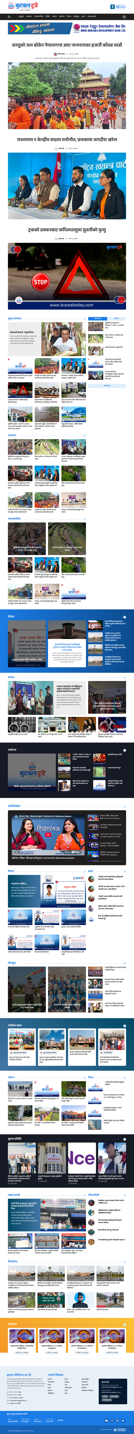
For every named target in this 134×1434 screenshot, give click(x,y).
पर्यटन (11, 1078)
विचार (69, 17)
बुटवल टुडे (61, 149)
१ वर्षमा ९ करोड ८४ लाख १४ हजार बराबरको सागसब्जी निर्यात (82, 757)
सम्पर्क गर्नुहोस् (114, 1397)
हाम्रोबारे (105, 1397)
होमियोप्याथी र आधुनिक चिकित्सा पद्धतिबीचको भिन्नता (109, 1212)
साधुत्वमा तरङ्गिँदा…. (19, 884)
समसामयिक (38, 17)
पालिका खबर (15, 1026)
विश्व (91, 1078)
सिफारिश (13, 1262)
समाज (54, 17)
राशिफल (12, 1324)
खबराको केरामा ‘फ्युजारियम (22, 333)
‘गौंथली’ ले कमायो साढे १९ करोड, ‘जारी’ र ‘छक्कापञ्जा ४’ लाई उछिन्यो (111, 888)
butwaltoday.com (17, 1431)
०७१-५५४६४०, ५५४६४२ (16, 1398)
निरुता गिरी (49, 1422)
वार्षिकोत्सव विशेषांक (87, 1390)
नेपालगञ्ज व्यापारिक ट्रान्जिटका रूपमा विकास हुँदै (81, 769)
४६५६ (19, 1392)
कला (83, 17)
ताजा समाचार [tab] (97, 319)
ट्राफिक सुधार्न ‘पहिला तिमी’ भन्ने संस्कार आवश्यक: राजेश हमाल (111, 907)
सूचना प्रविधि (14, 1139)
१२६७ (19, 1395)
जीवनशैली (93, 1195)
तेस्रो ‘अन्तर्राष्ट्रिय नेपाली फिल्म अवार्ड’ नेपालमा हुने (110, 917)
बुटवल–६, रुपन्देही (16, 1403)
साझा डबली (91, 17)
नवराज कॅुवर (25, 1422)
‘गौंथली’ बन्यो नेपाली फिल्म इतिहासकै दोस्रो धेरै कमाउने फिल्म (110, 878)
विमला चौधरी (61, 54)
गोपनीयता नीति (106, 1400)
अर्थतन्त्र (62, 17)
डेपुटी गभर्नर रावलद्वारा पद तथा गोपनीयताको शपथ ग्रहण (81, 783)
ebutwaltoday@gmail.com (18, 1401)
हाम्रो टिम (60, 1421)
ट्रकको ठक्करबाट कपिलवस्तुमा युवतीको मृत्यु (67, 231)
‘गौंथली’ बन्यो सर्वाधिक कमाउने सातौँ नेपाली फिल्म (110, 898)
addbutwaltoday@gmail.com (111, 1392)
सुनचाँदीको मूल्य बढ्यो (115, 754)
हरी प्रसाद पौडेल (13, 1422)
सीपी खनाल (37, 1422)
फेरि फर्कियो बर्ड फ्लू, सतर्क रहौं (108, 1230)
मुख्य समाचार (15, 319)
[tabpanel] (107, 355)
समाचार (29, 17)
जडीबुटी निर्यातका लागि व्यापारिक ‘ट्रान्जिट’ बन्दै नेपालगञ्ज (115, 783)
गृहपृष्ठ (21, 17)
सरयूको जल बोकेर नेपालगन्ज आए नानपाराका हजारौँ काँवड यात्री (67, 46)
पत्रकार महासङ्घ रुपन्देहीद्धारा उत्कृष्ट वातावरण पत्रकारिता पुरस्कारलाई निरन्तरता (69, 689)
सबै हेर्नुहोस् (107, 386)
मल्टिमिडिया (14, 806)
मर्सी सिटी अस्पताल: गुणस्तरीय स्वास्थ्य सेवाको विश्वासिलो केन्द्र (24, 1206)
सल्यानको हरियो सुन (114, 768)
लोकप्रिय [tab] (116, 319)
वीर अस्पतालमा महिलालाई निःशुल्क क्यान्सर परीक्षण (110, 1221)
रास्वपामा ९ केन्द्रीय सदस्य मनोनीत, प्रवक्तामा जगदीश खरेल (67, 140)
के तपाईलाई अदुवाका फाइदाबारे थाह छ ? (111, 1240)
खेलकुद (76, 17)
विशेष (48, 17)
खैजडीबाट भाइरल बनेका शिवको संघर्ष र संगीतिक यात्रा (111, 1202)
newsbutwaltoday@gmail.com (111, 1387)
